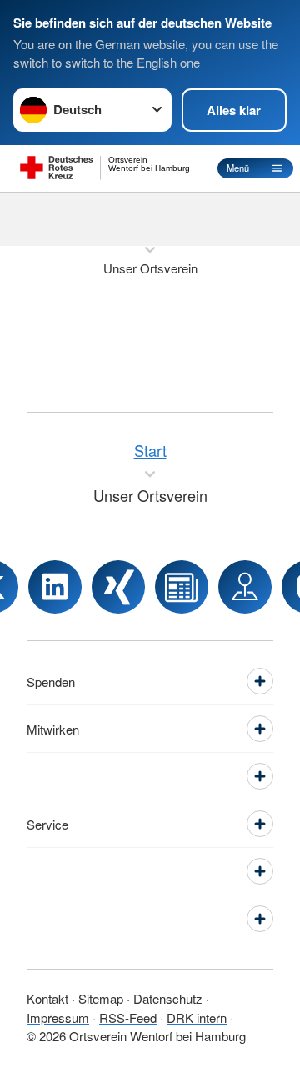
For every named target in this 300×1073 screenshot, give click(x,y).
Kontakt (47, 998)
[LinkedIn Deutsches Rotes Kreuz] (55, 587)
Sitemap (100, 998)
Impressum (58, 1017)
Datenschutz (167, 998)
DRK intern (197, 1017)
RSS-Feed (128, 1017)
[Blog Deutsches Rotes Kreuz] (181, 587)
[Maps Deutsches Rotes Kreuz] (245, 587)
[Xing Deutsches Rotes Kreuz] (118, 587)
